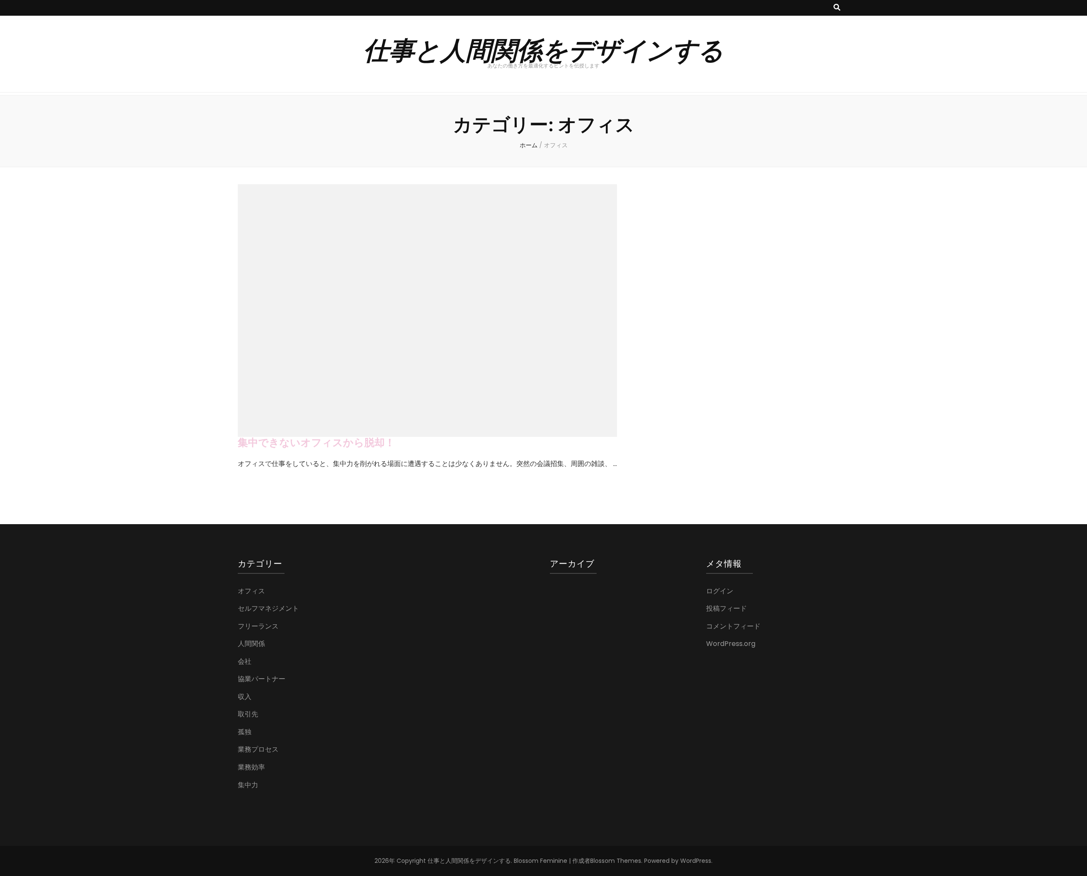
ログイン (719, 591)
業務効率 (251, 767)
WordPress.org (730, 644)
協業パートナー (261, 679)
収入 (244, 697)
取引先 (248, 714)
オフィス (251, 591)
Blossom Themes (615, 860)
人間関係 (251, 644)
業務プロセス (258, 749)
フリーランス (258, 626)
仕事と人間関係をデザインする (543, 49)
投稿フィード (726, 608)
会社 (244, 661)
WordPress (695, 860)
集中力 (248, 785)
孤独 (244, 732)
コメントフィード (733, 626)
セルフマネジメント (268, 608)
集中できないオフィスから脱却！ (316, 442)
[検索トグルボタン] (837, 8)
